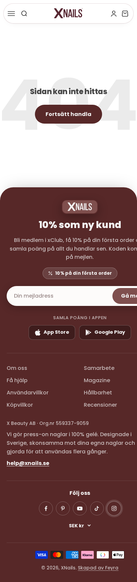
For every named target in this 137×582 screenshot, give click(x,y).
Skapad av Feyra (98, 567)
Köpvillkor (20, 405)
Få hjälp (17, 380)
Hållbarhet (98, 392)
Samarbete (99, 368)
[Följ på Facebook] (46, 508)
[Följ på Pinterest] (63, 508)
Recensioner (100, 405)
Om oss (17, 368)
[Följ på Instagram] (114, 508)
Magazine (97, 380)
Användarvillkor (28, 392)
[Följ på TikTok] (97, 508)
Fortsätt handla (68, 114)
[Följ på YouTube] (80, 508)
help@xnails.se (28, 463)
